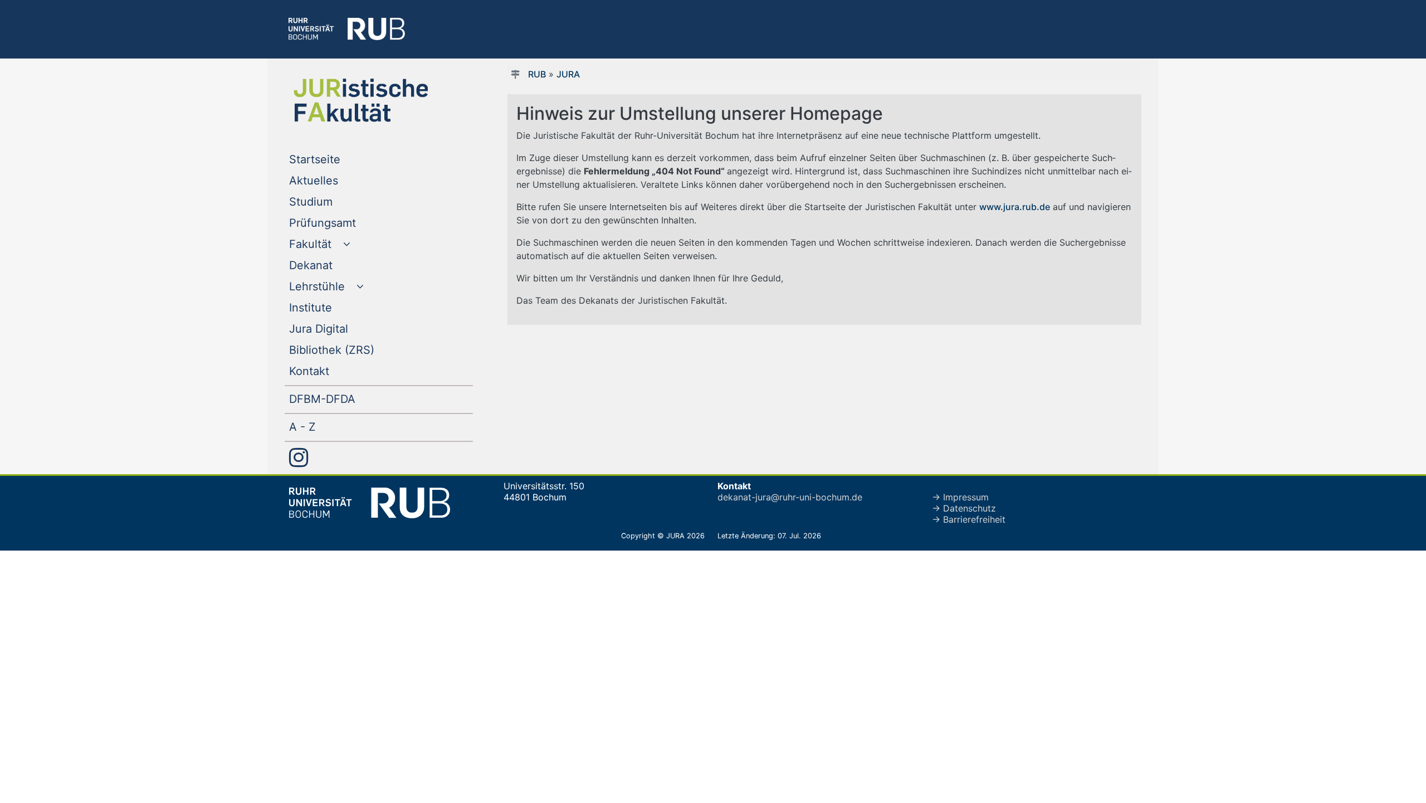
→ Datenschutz (964, 508)
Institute (333, 307)
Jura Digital (341, 328)
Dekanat (333, 265)
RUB (537, 74)
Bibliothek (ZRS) (354, 350)
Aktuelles (336, 180)
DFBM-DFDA (345, 399)
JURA (568, 74)
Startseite (337, 159)
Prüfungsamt (345, 223)
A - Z (325, 427)
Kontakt (331, 371)
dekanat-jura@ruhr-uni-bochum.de (789, 497)
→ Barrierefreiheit (968, 519)
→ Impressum (960, 497)
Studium (333, 201)
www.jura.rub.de (1014, 206)
